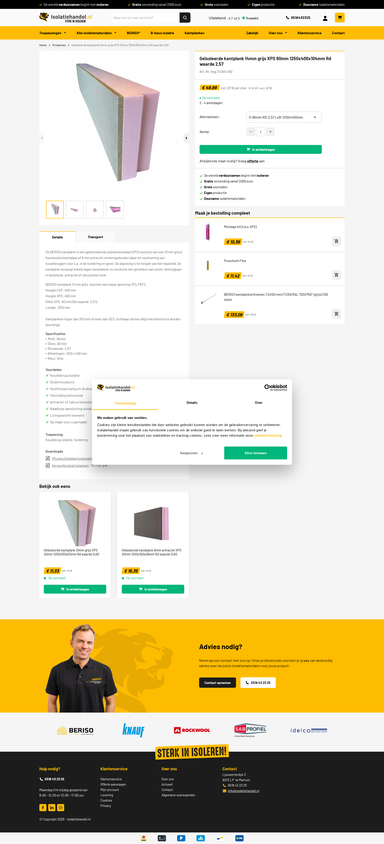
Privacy (105, 806)
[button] (186, 138)
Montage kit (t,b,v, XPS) (240, 227)
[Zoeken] (185, 17)
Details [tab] (192, 402)
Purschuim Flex (235, 261)
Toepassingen (50, 33)
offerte (252, 161)
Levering (106, 795)
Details (57, 237)
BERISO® (133, 33)
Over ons (276, 33)
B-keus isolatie (162, 33)
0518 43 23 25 (260, 683)
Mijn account (109, 790)
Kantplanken (194, 33)
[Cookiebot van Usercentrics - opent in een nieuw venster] (267, 387)
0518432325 (300, 17)
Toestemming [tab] (125, 403)
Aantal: (205, 132)
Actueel (167, 784)
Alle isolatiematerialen (94, 33)
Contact (338, 33)
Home (43, 45)
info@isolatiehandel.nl (243, 791)
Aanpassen (189, 453)
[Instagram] (60, 807)
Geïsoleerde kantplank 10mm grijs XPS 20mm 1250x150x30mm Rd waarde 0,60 (71, 552)
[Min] (250, 131)
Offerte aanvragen (113, 784)
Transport (95, 237)
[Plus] (270, 131)
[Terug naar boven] (375, 824)
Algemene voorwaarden (178, 795)
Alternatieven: (210, 117)
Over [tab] (258, 402)
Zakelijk (252, 33)
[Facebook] (42, 807)
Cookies (106, 800)
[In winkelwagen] (336, 241)
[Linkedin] (51, 807)
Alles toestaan (255, 453)
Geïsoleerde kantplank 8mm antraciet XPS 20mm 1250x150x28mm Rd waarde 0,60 (152, 552)
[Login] (326, 17)
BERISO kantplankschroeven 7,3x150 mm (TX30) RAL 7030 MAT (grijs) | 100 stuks (276, 296)
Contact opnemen (217, 683)
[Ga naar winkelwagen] (340, 17)
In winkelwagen (263, 149)
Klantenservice (310, 33)
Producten (59, 45)
